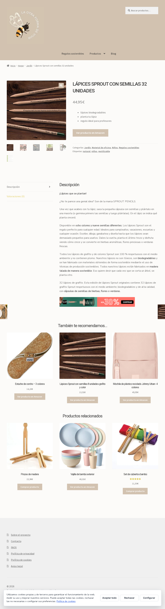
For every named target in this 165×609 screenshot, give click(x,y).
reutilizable (104, 151)
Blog (113, 53)
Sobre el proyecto (20, 534)
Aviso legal (17, 566)
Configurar (149, 597)
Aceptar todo (109, 597)
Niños (115, 147)
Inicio (12, 65)
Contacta (16, 541)
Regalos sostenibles (73, 53)
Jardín (29, 65)
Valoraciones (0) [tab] (15, 196)
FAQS (14, 547)
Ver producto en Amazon (90, 132)
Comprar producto (29, 486)
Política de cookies (21, 559)
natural (86, 151)
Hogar (21, 65)
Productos (95, 53)
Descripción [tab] (13, 186)
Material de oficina (101, 147)
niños (94, 151)
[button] (61, 85)
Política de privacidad (22, 553)
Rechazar (129, 597)
